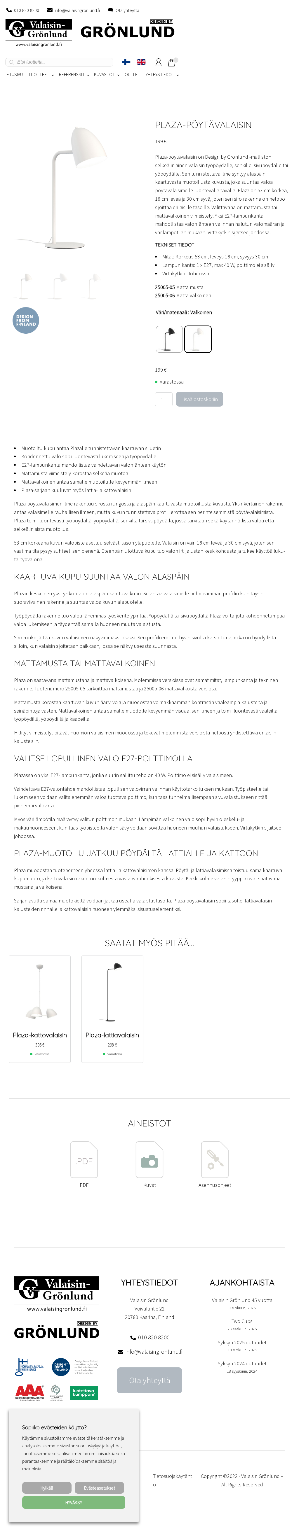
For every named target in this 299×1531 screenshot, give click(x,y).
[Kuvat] (149, 1176)
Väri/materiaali (171, 312)
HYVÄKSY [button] (73, 1502)
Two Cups (242, 1321)
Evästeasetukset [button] (99, 1488)
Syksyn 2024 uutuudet (242, 1363)
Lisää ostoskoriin (199, 399)
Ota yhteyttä (127, 10)
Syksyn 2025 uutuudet (242, 1342)
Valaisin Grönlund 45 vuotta (242, 1300)
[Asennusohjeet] (215, 1176)
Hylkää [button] (47, 1488)
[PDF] (84, 1176)
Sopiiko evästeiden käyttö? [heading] (54, 1427)
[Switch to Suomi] (126, 62)
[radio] (169, 339)
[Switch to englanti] (141, 62)
